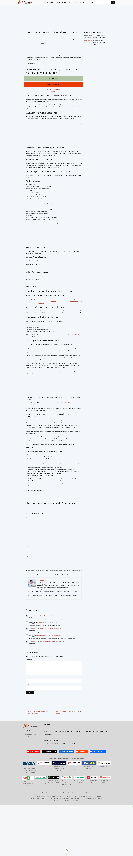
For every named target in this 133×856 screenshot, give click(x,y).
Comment (29, 659)
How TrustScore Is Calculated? (53, 89)
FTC (69, 402)
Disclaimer (53, 91)
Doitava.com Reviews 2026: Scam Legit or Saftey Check (51, 641)
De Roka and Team (33, 615)
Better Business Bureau (60, 402)
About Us (92, 44)
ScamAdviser (88, 39)
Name (27, 677)
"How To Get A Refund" (73, 334)
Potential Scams (65, 35)
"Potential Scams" (74, 301)
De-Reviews (30, 731)
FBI (66, 402)
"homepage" (41, 303)
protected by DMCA (86, 792)
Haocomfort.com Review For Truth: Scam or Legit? (50, 628)
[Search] (113, 2)
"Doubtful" (53, 301)
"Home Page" (54, 299)
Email (27, 685)
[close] (67, 850)
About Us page (70, 597)
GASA (94, 37)
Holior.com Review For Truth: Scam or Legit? (49, 615)
